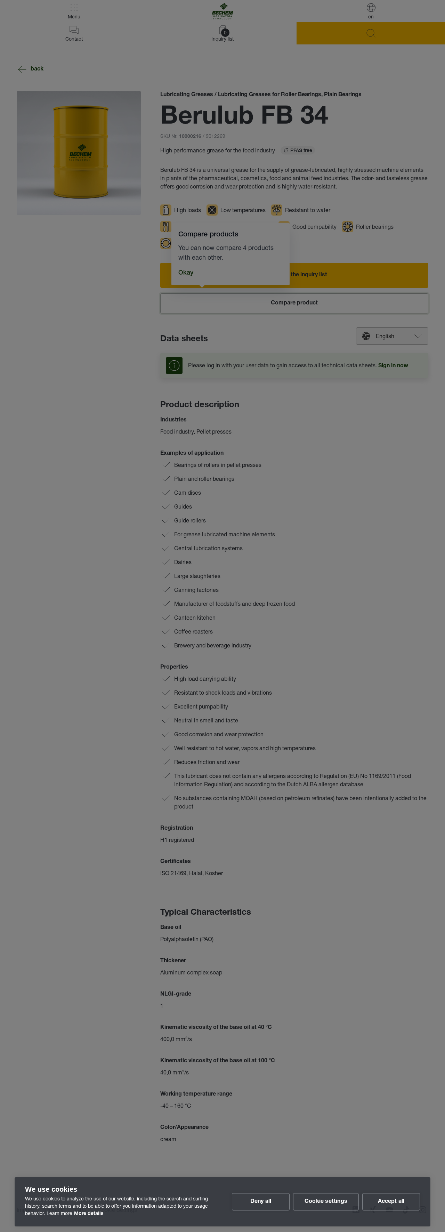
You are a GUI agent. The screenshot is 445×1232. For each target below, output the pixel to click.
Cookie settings (326, 1202)
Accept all (391, 1202)
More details (89, 1214)
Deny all (261, 1202)
